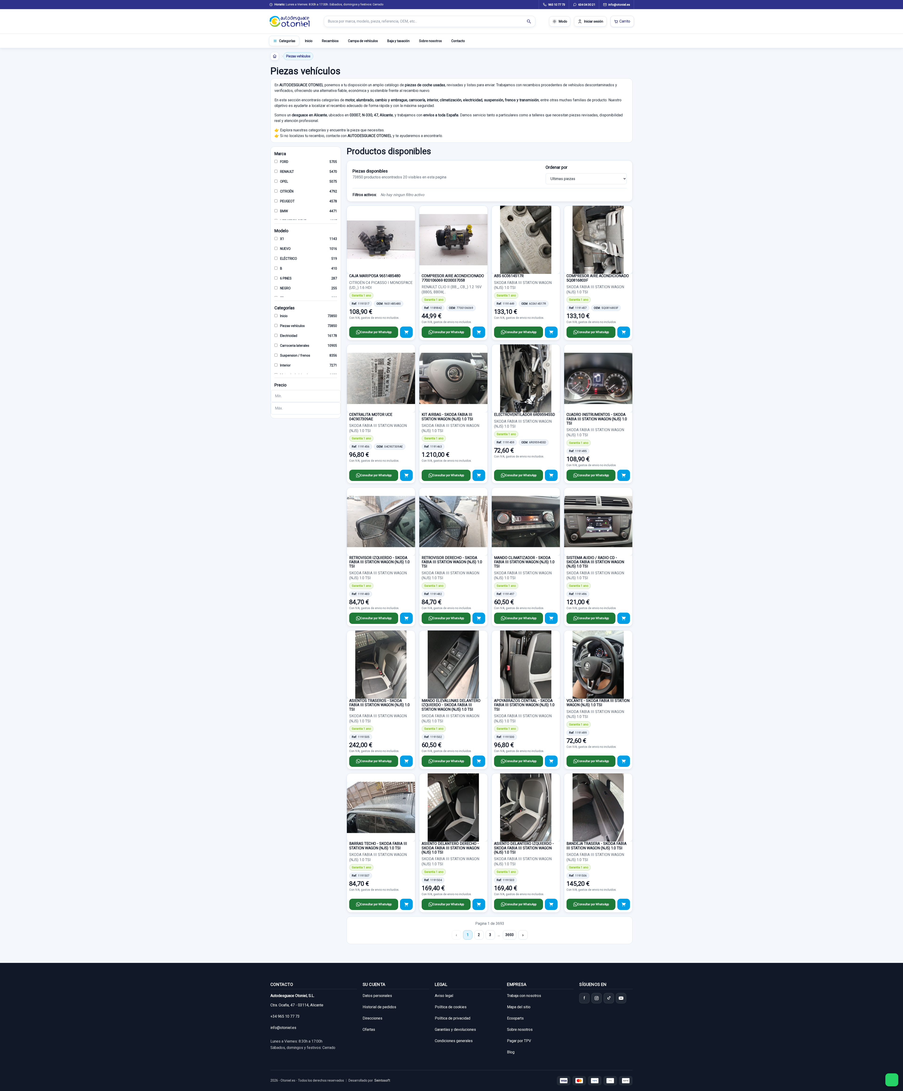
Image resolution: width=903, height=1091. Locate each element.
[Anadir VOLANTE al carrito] (623, 761)
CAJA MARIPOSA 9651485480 (374, 276)
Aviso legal (444, 995)
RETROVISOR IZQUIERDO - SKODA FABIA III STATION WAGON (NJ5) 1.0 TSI (379, 562)
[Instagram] (596, 998)
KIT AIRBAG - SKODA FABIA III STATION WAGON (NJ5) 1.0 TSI (447, 416)
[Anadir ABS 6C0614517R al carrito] (551, 332)
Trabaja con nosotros (524, 995)
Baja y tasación (398, 41)
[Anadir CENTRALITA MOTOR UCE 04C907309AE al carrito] (406, 475)
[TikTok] (609, 998)
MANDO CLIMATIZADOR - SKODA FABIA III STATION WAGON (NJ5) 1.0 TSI (524, 562)
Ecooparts (515, 1018)
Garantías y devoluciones (455, 1029)
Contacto (458, 41)
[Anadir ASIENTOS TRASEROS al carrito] (406, 761)
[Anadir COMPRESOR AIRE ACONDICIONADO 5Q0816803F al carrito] (623, 332)
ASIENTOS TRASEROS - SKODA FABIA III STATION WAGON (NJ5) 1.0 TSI (379, 705)
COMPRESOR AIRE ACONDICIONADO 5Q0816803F (597, 278)
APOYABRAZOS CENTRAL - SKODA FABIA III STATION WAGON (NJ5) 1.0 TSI (524, 705)
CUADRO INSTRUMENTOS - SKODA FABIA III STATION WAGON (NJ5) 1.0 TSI (596, 418)
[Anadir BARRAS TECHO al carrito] (406, 904)
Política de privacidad (452, 1018)
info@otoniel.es (283, 1027)
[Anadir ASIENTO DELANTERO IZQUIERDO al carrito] (551, 904)
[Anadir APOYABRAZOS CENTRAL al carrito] (551, 761)
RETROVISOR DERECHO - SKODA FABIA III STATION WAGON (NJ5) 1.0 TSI (452, 562)
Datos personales (377, 995)
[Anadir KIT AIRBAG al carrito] (478, 475)
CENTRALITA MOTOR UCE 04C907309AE (370, 416)
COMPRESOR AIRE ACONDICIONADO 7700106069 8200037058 (453, 278)
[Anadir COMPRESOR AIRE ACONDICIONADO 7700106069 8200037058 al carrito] (478, 332)
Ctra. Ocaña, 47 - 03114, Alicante (296, 1005)
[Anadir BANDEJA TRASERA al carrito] (623, 904)
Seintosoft (382, 1080)
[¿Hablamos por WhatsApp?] (891, 1079)
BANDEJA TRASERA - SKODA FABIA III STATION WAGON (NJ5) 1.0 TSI (596, 845)
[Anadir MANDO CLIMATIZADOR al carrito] (551, 618)
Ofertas (369, 1029)
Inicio (309, 41)
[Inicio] (274, 56)
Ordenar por (556, 167)
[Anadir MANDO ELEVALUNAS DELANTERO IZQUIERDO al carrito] (478, 761)
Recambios (330, 41)
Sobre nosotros (430, 41)
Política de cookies (451, 1007)
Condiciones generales (454, 1041)
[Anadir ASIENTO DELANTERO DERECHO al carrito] (478, 904)
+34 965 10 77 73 (285, 1016)
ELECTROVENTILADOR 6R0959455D (524, 414)
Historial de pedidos (379, 1007)
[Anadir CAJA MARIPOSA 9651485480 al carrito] (406, 332)
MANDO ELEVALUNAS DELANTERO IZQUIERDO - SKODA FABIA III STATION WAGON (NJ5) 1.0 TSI (451, 705)
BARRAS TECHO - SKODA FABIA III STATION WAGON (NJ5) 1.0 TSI (378, 845)
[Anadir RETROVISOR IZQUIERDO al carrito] (406, 618)
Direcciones (372, 1018)
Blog (511, 1052)
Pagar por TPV (519, 1041)
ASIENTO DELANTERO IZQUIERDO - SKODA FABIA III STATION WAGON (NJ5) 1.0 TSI (524, 848)
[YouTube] (621, 998)
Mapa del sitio (519, 1007)
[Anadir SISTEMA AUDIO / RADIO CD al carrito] (623, 618)
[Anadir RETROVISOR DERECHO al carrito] (478, 618)
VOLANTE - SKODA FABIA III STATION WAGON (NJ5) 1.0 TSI (598, 702)
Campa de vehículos (363, 41)
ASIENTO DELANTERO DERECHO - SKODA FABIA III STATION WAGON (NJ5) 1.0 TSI (450, 848)
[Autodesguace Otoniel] (289, 21)
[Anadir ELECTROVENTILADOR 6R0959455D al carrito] (551, 475)
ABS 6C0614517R (509, 276)
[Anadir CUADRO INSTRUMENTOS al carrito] (623, 475)
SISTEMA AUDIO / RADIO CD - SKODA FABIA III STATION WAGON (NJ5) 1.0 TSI (595, 562)
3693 (509, 935)
